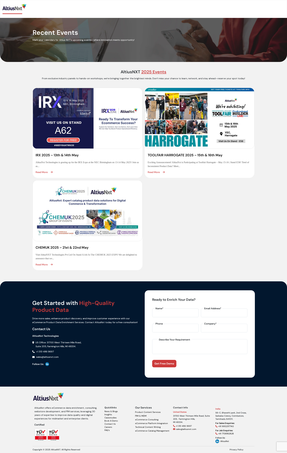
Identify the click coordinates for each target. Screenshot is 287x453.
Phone (159, 323)
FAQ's (107, 430)
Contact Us (110, 424)
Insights (108, 414)
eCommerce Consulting (146, 419)
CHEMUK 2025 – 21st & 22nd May (62, 247)
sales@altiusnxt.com (186, 429)
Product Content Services (148, 412)
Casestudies (110, 417)
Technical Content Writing (148, 427)
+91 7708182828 (224, 432)
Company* (210, 323)
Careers (108, 427)
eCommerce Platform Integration (151, 423)
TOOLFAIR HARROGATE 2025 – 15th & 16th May (185, 155)
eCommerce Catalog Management (152, 430)
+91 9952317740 (225, 425)
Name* (159, 308)
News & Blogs (111, 411)
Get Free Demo (164, 363)
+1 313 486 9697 (184, 426)
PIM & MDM (140, 415)
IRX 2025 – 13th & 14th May (57, 155)
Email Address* (212, 308)
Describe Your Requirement (174, 339)
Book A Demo (111, 420)
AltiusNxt (224, 441)
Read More (42, 172)
